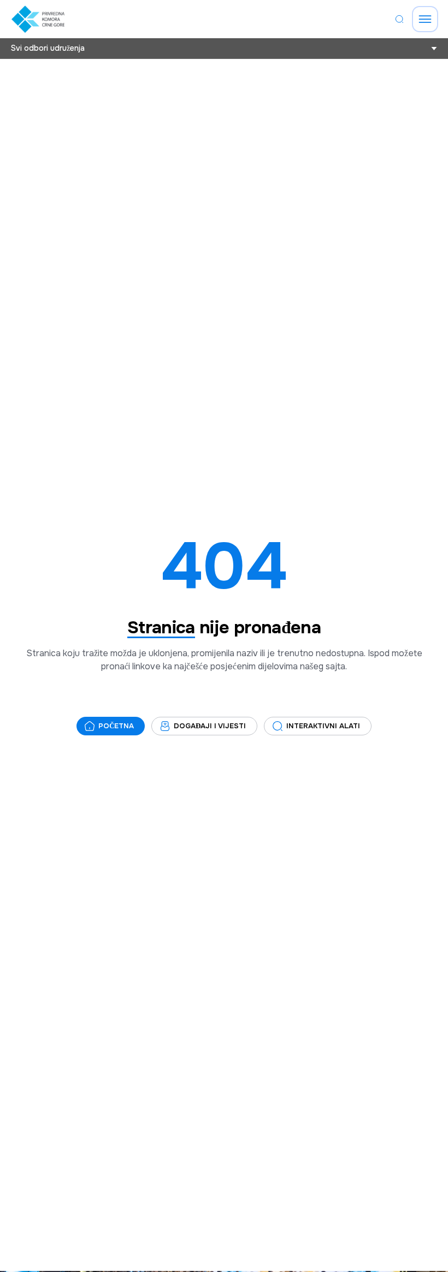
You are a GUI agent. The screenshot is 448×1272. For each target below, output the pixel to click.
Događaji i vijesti (210, 725)
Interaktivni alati (323, 725)
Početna (116, 725)
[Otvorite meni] (425, 19)
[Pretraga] (399, 19)
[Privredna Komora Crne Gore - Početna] (38, 19)
